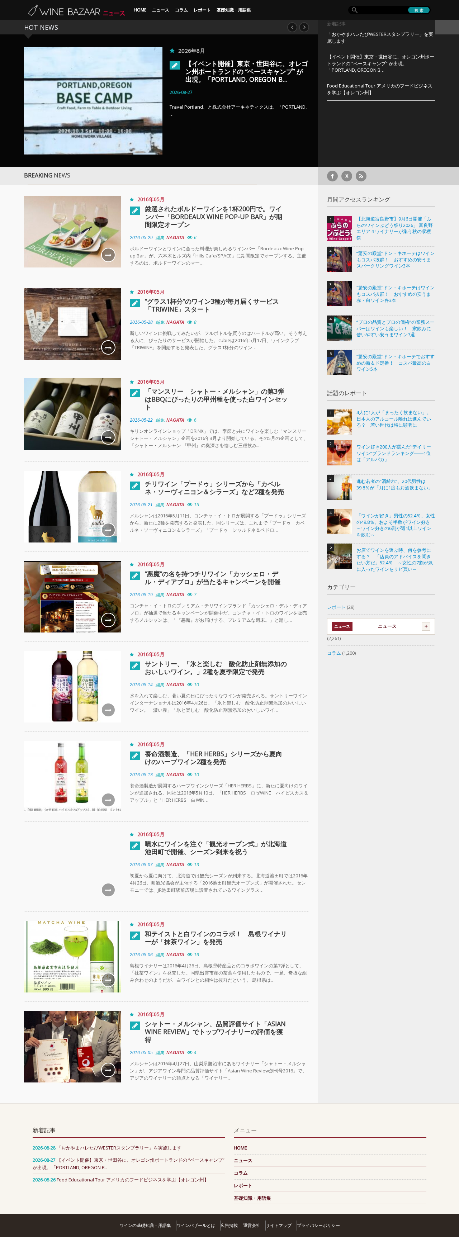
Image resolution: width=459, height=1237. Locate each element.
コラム (181, 10)
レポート (202, 10)
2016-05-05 (141, 1052)
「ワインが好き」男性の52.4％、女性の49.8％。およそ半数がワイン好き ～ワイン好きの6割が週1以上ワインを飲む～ (395, 525)
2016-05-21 (141, 504)
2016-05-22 (141, 420)
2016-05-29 (141, 237)
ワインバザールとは (195, 1225)
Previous (292, 27)
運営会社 (251, 1225)
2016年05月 (151, 199)
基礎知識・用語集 (234, 10)
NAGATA (175, 237)
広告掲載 (229, 1225)
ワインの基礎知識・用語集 (145, 1225)
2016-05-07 (141, 864)
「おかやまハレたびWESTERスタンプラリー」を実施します (380, 37)
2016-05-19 (141, 594)
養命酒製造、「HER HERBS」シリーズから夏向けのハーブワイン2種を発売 (213, 758)
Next (304, 27)
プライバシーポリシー (318, 1225)
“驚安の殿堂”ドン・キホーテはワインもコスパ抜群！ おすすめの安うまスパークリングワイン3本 (395, 259)
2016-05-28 (141, 322)
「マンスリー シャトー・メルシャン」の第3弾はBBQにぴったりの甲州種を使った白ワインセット (216, 399)
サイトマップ (279, 1225)
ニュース (160, 10)
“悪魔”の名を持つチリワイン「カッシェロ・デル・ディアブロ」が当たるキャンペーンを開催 (212, 578)
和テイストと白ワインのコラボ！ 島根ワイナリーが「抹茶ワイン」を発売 (216, 937)
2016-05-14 (141, 684)
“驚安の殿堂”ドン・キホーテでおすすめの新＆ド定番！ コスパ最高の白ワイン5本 (395, 363)
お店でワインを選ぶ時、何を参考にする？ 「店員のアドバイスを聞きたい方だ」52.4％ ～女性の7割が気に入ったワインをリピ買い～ (394, 559)
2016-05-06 (141, 954)
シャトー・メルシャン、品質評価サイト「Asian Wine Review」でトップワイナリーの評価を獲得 (215, 1031)
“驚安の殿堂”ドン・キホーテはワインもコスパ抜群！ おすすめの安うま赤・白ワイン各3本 (395, 294)
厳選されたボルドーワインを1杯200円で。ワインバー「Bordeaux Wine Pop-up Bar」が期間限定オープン (213, 216)
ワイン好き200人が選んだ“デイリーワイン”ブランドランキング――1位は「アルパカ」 (393, 453)
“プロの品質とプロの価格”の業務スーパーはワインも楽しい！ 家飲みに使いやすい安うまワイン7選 (395, 328)
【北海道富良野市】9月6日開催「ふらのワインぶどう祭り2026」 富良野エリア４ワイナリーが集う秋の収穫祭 (394, 228)
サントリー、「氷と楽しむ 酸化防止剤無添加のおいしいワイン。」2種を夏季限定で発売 (216, 668)
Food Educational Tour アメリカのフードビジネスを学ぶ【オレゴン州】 (379, 89)
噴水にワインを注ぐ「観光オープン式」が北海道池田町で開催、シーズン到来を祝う (216, 848)
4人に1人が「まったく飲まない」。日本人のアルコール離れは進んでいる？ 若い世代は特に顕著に (393, 418)
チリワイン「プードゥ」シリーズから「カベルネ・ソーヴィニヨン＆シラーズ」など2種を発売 (214, 488)
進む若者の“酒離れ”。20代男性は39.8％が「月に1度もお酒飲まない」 (394, 484)
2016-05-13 (141, 774)
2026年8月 (191, 50)
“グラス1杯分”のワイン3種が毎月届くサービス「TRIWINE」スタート (212, 305)
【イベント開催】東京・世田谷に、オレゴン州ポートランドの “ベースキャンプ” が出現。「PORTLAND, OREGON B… (246, 71)
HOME (140, 10)
